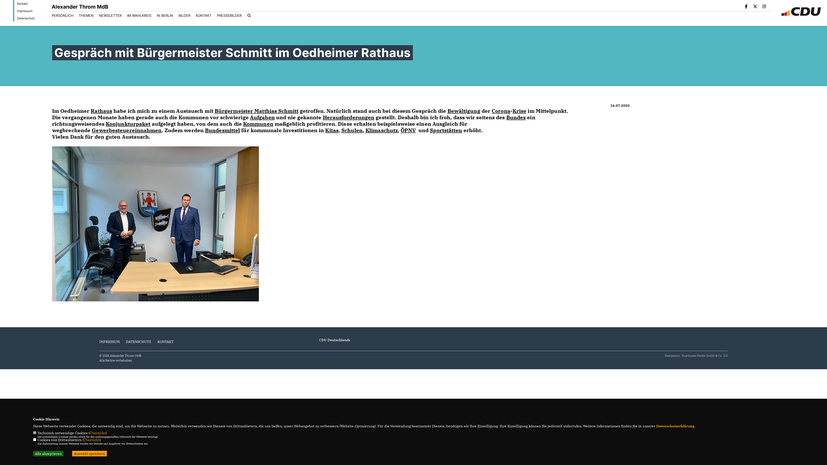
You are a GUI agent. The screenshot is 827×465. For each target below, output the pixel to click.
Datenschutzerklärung (675, 426)
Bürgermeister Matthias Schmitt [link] (256, 110)
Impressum (25, 11)
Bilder (184, 15)
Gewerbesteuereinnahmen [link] (127, 130)
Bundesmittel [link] (222, 130)
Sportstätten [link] (446, 130)
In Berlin (165, 15)
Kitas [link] (332, 130)
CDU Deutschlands (334, 340)
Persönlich (62, 15)
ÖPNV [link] (408, 130)
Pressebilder (229, 15)
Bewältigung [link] (464, 110)
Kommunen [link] (258, 123)
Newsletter (110, 15)
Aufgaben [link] (262, 117)
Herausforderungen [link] (349, 117)
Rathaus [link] (101, 110)
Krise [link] (520, 110)
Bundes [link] (516, 117)
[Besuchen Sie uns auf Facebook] (746, 7)
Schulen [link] (352, 130)
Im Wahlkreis (139, 15)
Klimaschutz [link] (381, 130)
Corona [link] (501, 110)
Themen (86, 15)
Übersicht (98, 433)
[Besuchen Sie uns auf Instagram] (764, 7)
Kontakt (22, 3)
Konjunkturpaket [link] (128, 123)
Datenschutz (26, 18)
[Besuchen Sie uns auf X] (755, 7)
